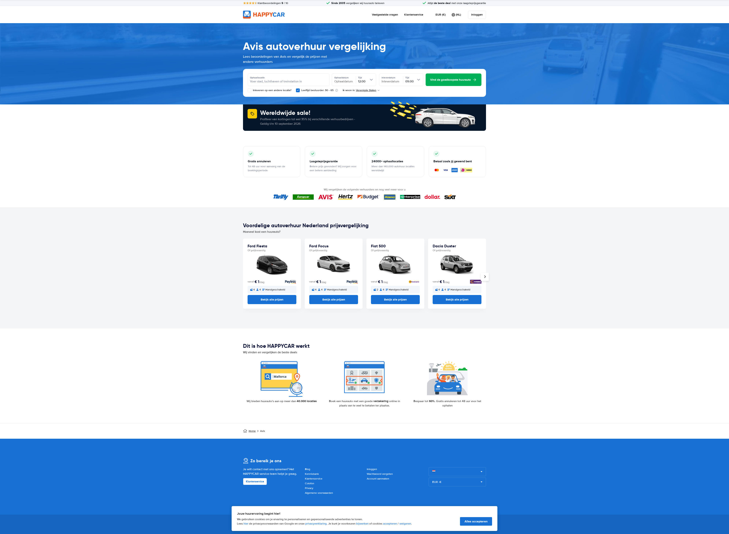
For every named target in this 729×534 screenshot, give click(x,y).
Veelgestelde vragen (385, 15)
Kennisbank (312, 474)
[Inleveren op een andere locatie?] (249, 90)
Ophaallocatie (257, 77)
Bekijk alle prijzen (272, 299)
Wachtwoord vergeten (380, 474)
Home (252, 431)
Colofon (309, 483)
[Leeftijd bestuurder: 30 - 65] (298, 90)
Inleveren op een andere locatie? (272, 90)
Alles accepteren (476, 521)
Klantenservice (413, 15)
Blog (307, 469)
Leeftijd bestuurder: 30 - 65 (317, 90)
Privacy (309, 488)
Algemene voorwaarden (319, 493)
